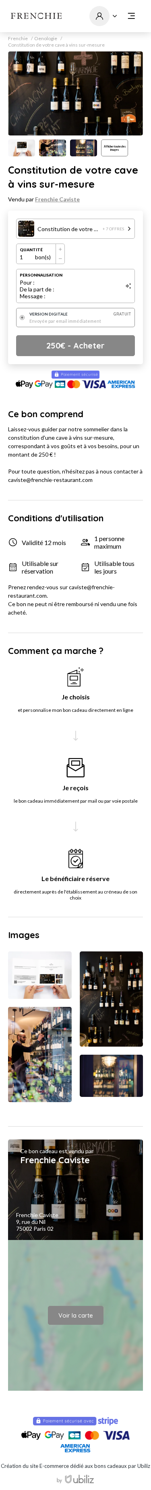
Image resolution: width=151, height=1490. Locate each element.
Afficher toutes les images (115, 148)
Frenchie (18, 38)
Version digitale (80, 314)
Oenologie (45, 38)
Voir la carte (75, 1315)
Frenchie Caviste (57, 199)
